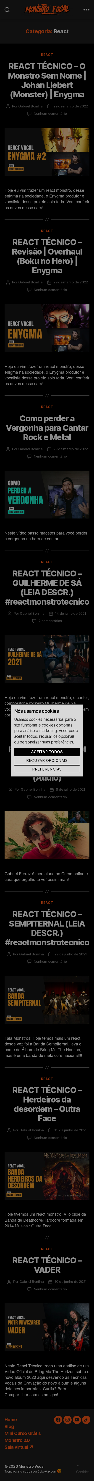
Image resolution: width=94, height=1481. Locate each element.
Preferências (47, 769)
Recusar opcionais (47, 760)
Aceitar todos (47, 751)
